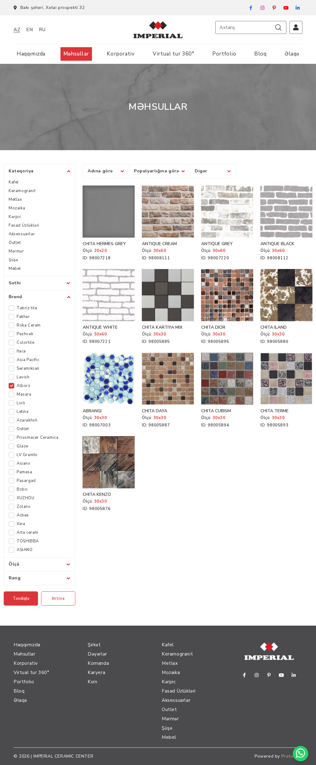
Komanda (98, 663)
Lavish (23, 377)
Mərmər (16, 251)
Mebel (15, 268)
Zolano (24, 506)
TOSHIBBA (28, 541)
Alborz (24, 386)
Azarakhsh (27, 420)
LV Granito (27, 455)
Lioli (21, 403)
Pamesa (24, 472)
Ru (42, 30)
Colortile (25, 342)
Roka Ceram (29, 325)
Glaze (22, 446)
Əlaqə (292, 53)
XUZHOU (26, 498)
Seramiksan (28, 368)
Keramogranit (22, 191)
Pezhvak (25, 334)
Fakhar (23, 316)
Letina (23, 411)
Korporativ (121, 53)
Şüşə (13, 260)
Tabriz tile (27, 308)
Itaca (21, 351)
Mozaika (17, 208)
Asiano (24, 463)
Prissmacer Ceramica (37, 437)
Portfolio (224, 53)
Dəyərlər (97, 654)
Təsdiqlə (21, 598)
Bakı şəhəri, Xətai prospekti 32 (52, 7)
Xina (21, 524)
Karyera (96, 672)
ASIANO (25, 550)
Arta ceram (27, 532)
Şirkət (94, 645)
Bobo (22, 489)
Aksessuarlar (22, 234)
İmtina (58, 598)
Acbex (23, 515)
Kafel (14, 182)
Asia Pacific (28, 360)
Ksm (93, 682)
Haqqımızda (31, 53)
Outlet (15, 242)
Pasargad (26, 480)
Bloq (260, 53)
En (29, 30)
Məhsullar (76, 53)
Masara (24, 394)
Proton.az (291, 756)
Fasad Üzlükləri (24, 225)
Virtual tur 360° (173, 53)
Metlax (15, 199)
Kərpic (15, 217)
